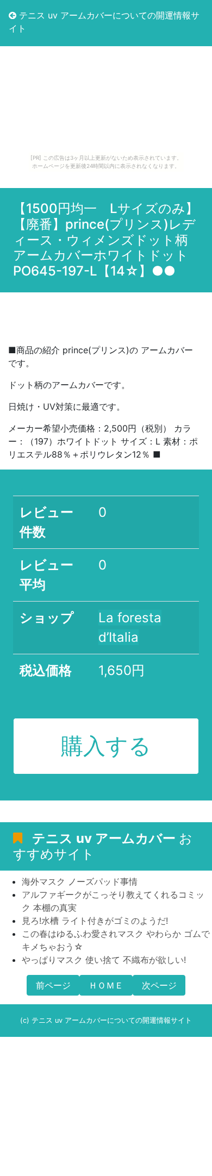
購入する (106, 745)
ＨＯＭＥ (106, 985)
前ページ (53, 985)
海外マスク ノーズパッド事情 (80, 881)
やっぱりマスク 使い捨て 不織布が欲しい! (104, 959)
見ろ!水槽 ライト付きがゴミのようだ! (95, 920)
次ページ (159, 985)
